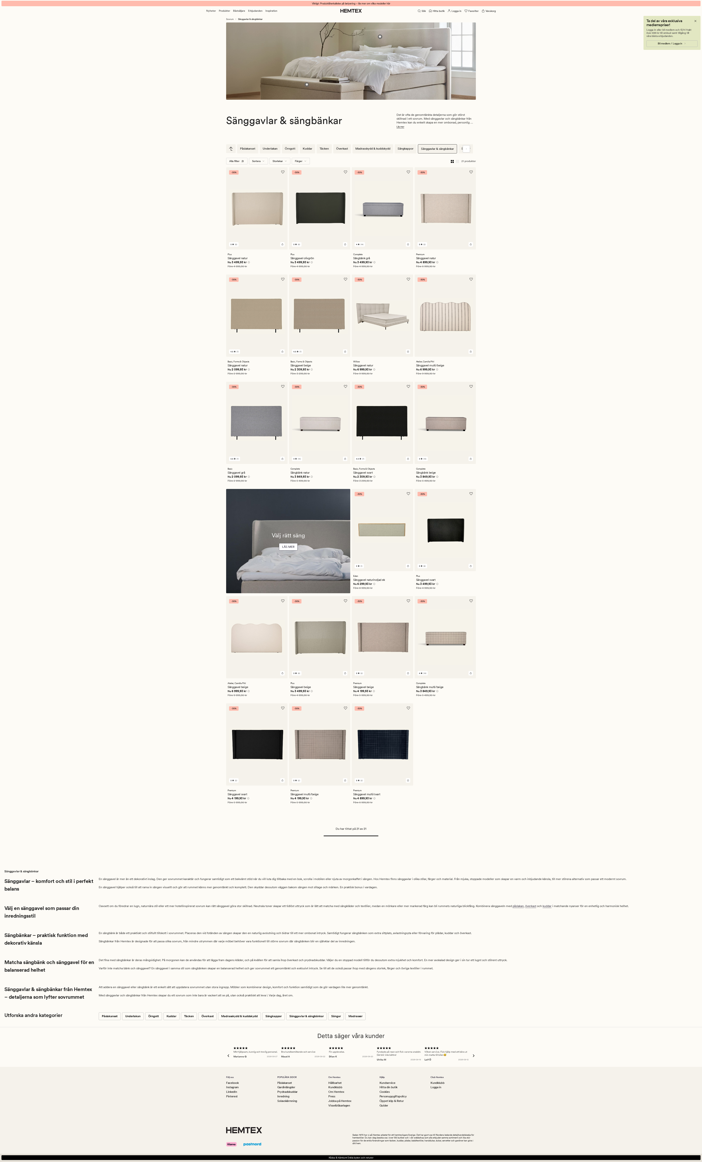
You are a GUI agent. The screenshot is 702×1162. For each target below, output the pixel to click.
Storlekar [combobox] (278, 161)
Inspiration (271, 10)
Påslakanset (247, 148)
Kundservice (387, 1083)
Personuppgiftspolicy (393, 1096)
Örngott (290, 148)
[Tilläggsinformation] (248, 262)
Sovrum (230, 19)
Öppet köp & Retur (392, 1101)
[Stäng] (695, 21)
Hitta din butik (388, 1087)
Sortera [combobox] (256, 161)
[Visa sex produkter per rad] (457, 161)
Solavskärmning (287, 1101)
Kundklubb (335, 1087)
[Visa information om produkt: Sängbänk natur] (307, 84)
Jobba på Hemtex (339, 1101)
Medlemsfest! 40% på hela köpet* (350, 3)
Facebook (232, 1083)
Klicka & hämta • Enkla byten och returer (351, 1157)
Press (331, 1096)
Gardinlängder (286, 1087)
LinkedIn (231, 1092)
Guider (384, 1105)
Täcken (324, 148)
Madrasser (355, 1016)
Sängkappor (406, 148)
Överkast (342, 148)
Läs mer (400, 126)
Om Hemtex (336, 1092)
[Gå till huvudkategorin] (231, 148)
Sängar (336, 1016)
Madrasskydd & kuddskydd (372, 148)
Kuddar (307, 148)
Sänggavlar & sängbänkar (437, 149)
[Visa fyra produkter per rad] (452, 161)
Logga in (436, 1087)
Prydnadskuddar (287, 1092)
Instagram (232, 1087)
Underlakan (270, 148)
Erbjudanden (255, 10)
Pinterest (232, 1096)
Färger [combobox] (298, 161)
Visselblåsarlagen (339, 1105)
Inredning (283, 1096)
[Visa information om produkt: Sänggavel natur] (380, 36)
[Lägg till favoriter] (283, 172)
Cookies (385, 1092)
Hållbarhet (335, 1083)
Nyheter (211, 10)
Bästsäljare (239, 10)
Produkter (224, 10)
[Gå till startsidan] (351, 11)
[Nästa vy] (466, 149)
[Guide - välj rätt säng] (288, 551)
